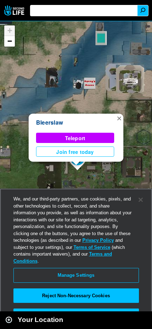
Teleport (75, 138)
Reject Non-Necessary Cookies (76, 295)
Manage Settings (76, 275)
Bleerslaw (49, 122)
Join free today (75, 151)
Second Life (15, 10)
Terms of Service (92, 247)
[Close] (140, 200)
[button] (119, 118)
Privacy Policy (98, 240)
